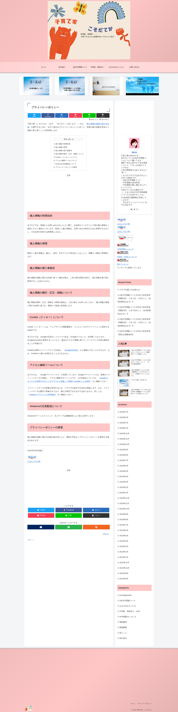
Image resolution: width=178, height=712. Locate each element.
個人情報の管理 (61, 147)
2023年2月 (123, 552)
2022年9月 (123, 573)
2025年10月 (124, 444)
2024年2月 (123, 487)
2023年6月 (123, 530)
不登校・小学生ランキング (127, 257)
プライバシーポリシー (144, 703)
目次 (65, 139)
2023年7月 (123, 525)
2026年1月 (123, 428)
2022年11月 (124, 563)
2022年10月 (124, 568)
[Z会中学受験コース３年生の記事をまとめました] (71, 86)
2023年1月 (123, 557)
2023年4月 (123, 541)
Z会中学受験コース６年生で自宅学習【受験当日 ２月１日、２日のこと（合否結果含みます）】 (134, 322)
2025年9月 (123, 450)
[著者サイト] (40, 527)
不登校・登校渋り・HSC (129, 611)
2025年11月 (124, 439)
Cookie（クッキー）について (66, 157)
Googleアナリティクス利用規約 (42, 395)
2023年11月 (124, 503)
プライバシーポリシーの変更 (66, 167)
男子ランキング (123, 264)
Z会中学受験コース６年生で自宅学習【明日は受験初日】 (133, 332)
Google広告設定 (71, 350)
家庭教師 (123, 627)
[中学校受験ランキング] (122, 246)
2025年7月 (123, 460)
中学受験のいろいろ (127, 617)
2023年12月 (124, 498)
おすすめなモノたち (127, 606)
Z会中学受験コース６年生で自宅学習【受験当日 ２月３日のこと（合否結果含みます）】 (134, 310)
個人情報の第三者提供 (63, 150)
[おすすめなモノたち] (107, 86)
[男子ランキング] (122, 261)
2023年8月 (123, 519)
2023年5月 (123, 536)
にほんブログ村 (33, 462)
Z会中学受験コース (127, 600)
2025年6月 (123, 466)
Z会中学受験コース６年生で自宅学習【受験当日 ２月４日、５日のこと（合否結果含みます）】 (134, 298)
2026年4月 (123, 417)
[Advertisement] (68, 191)
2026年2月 (123, 423)
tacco (134, 152)
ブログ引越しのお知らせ (129, 290)
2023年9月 (123, 514)
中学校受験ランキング (125, 249)
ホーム (133, 703)
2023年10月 (124, 509)
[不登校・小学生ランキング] (122, 253)
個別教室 (123, 622)
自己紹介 (123, 638)
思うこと (123, 633)
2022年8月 (123, 579)
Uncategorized (125, 595)
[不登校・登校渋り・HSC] (142, 86)
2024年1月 (123, 493)
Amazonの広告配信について (65, 164)
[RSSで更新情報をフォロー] (96, 527)
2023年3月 (123, 546)
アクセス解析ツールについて (66, 160)
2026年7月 (123, 412)
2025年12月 (124, 433)
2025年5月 (123, 471)
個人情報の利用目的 (62, 144)
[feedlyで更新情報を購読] (68, 527)
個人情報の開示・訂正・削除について (69, 154)
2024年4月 (123, 476)
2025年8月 (123, 455)
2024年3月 (123, 482)
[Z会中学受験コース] (36, 86)
